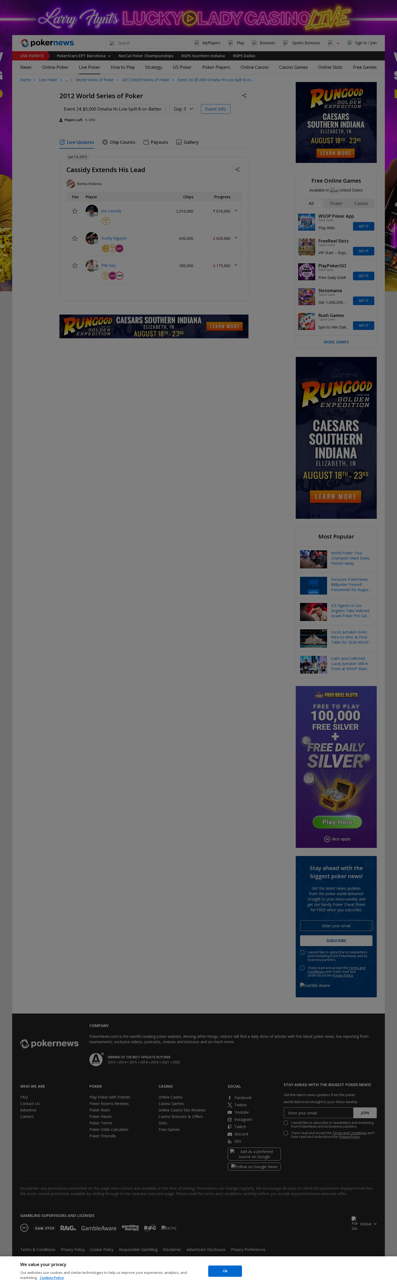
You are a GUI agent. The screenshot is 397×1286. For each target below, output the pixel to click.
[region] (198, 1271)
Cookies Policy (52, 1277)
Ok (225, 1270)
